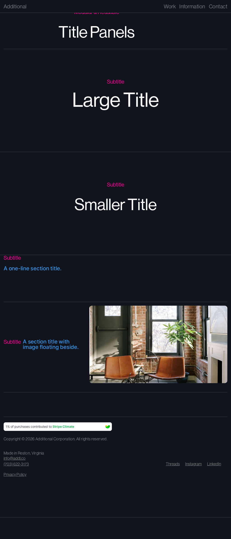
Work (170, 6)
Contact (218, 6)
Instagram (193, 463)
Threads (173, 463)
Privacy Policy (15, 474)
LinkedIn (214, 463)
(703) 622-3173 (16, 464)
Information (192, 6)
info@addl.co (14, 458)
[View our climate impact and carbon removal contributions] (58, 426)
